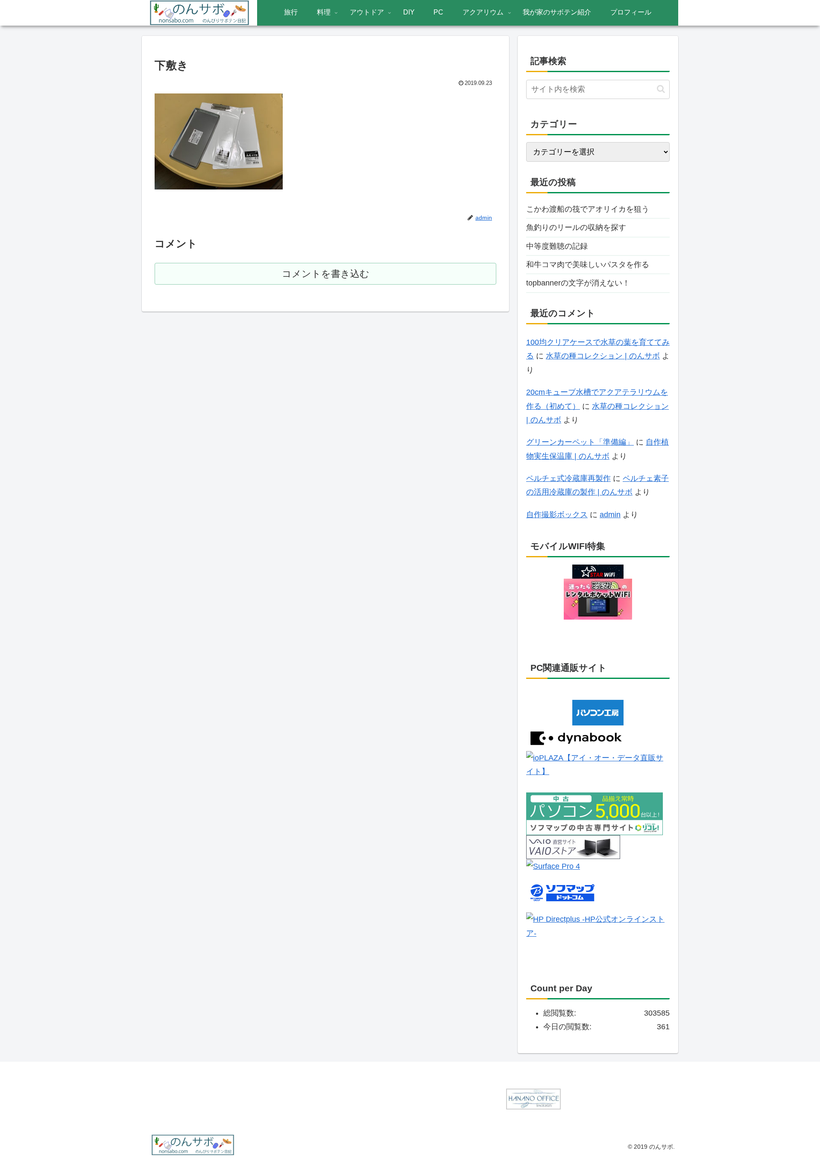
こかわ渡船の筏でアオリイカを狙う (587, 209)
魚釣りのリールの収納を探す (576, 227)
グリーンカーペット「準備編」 (580, 442)
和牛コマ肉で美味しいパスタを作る (587, 264)
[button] (660, 89)
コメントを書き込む (325, 273)
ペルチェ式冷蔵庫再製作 (568, 478)
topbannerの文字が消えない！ (578, 283)
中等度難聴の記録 (557, 246)
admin (610, 514)
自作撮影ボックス (557, 514)
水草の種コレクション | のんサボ (603, 356)
